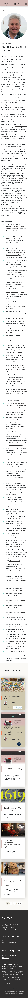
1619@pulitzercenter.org (9, 929)
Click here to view (17, 352)
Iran (8, 175)
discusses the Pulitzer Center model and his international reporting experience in (16, 405)
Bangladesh (13, 127)
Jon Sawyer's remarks (12, 260)
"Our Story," (18, 282)
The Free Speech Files (11, 693)
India (8, 127)
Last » (19, 903)
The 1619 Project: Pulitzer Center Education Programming (12, 728)
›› (14, 903)
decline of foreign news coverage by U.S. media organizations (16, 391)
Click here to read (14, 518)
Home (3, 10)
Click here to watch (15, 546)
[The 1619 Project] (9, 3)
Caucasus (3, 129)
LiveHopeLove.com (6, 136)
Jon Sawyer (11, 702)
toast (22, 292)
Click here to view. (17, 318)
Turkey (16, 170)
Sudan (10, 170)
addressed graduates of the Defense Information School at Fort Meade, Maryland (16, 367)
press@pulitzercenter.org (9, 942)
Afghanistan (4, 177)
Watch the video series (16, 445)
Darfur (18, 182)
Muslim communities (21, 178)
